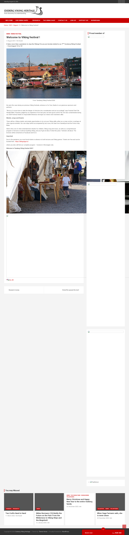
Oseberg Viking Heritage (22, 531)
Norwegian (95, 20)
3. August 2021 (10, 41)
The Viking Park (75, 495)
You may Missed (12, 490)
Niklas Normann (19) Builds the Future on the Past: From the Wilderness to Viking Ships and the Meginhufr (49, 516)
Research (36, 20)
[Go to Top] (124, 526)
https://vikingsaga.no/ (22, 141)
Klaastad (101, 508)
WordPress (65, 531)
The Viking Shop (49, 20)
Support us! (83, 20)
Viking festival (16, 34)
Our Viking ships (21, 20)
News (8, 34)
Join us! (73, 20)
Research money (14, 290)
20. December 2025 (103, 518)
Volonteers (70, 497)
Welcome (9, 20)
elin (49, 522)
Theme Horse (43, 531)
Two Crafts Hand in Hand (15, 513)
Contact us (62, 20)
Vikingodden (85, 495)
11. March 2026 (10, 515)
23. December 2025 (72, 506)
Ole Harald (20, 41)
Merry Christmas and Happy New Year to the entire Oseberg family (79, 501)
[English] (7, 280)
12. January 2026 (41, 522)
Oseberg (8, 508)
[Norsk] (11, 280)
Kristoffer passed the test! (70, 290)
